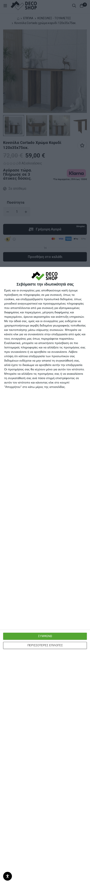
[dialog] (45, 578)
